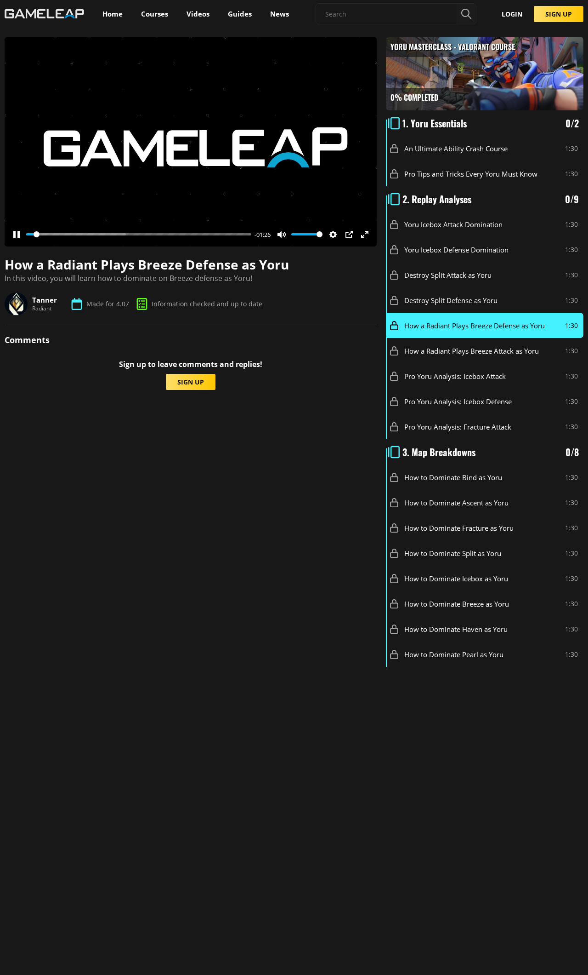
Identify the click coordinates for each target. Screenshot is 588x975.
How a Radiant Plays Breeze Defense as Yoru (474, 325)
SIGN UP (558, 14)
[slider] (138, 234)
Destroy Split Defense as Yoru (451, 300)
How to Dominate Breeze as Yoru (456, 603)
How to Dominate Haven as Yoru (456, 629)
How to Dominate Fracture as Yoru (459, 528)
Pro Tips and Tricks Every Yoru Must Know (470, 173)
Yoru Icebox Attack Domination (453, 224)
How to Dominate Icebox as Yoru (456, 578)
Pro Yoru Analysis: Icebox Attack (455, 376)
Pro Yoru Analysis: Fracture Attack (457, 426)
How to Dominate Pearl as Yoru (453, 654)
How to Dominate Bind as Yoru (453, 477)
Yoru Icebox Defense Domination (456, 249)
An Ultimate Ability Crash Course (456, 148)
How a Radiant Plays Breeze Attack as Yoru (471, 351)
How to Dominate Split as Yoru (452, 553)
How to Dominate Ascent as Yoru (456, 502)
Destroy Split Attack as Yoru (448, 275)
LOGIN (512, 14)
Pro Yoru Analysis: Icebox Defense (458, 401)
